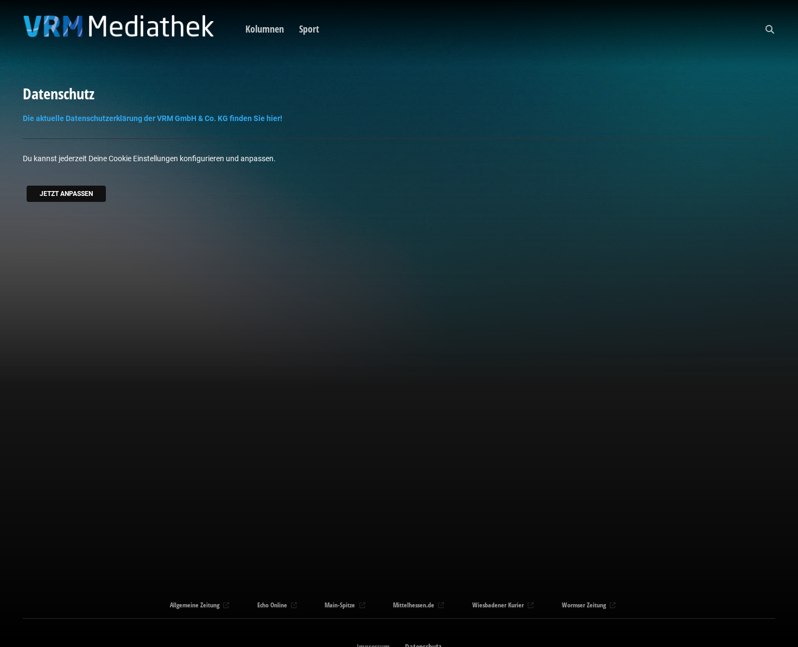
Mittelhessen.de (413, 605)
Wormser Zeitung (584, 605)
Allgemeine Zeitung (194, 605)
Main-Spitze (340, 605)
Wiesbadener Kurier (498, 605)
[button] (769, 29)
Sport (309, 28)
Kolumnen (264, 28)
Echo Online (272, 605)
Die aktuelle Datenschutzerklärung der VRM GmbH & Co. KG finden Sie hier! (152, 118)
